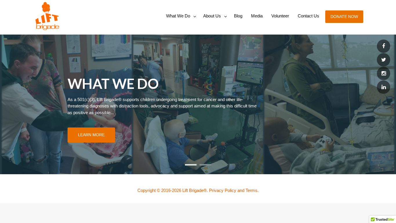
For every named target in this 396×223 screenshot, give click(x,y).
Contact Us (308, 15)
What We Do (178, 15)
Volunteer (280, 15)
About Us (212, 15)
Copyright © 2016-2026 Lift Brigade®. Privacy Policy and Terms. (198, 190)
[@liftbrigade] (383, 46)
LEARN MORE (91, 134)
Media (257, 15)
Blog (238, 15)
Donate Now (344, 16)
